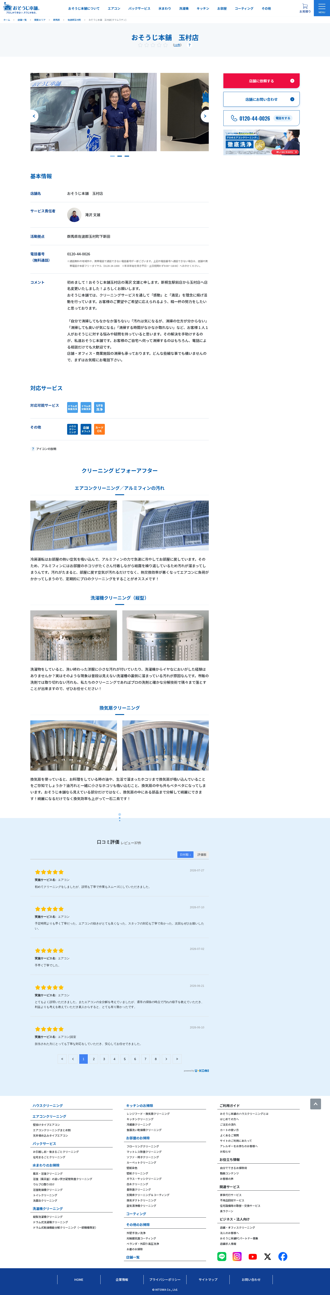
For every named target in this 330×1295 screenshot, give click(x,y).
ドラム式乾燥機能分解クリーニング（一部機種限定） (65, 1227)
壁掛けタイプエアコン (46, 1124)
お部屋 (222, 8)
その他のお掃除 (138, 1224)
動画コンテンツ (229, 1173)
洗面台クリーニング (45, 1200)
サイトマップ (208, 1279)
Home (78, 1279)
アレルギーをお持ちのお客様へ (239, 1146)
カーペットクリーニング (141, 1162)
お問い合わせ (251, 1279)
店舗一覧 (133, 1257)
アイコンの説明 (46, 449)
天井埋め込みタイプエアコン (50, 1135)
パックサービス (139, 8)
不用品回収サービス (232, 1200)
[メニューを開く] (322, 8)
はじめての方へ (229, 1119)
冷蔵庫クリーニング (139, 1124)
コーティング (244, 8)
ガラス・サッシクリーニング (144, 1178)
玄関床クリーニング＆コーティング (148, 1195)
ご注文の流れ (228, 1124)
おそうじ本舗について (84, 8)
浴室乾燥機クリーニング (48, 1190)
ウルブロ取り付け (44, 1184)
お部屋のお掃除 (138, 1137)
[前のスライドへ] (34, 116)
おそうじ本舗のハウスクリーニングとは (244, 1113)
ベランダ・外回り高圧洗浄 (143, 1244)
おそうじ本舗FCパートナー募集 (239, 1238)
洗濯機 (184, 8)
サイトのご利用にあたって (236, 1140)
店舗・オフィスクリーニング (237, 1227)
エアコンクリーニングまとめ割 (52, 1130)
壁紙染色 (132, 1168)
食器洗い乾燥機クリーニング (144, 1130)
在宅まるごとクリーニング (49, 1157)
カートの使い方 (229, 1130)
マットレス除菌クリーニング (144, 1151)
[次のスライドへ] (205, 116)
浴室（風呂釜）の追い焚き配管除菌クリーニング (62, 1179)
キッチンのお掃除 (139, 1105)
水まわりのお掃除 (46, 1165)
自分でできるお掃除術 (233, 1168)
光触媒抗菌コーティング (141, 1238)
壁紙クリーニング (137, 1173)
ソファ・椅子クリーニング (143, 1157)
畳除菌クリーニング (139, 1189)
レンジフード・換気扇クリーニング (148, 1113)
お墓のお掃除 (135, 1249)
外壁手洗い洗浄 (136, 1233)
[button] (112, 156)
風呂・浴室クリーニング (48, 1173)
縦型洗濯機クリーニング (48, 1217)
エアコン (114, 8)
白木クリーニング (137, 1184)
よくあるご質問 (229, 1135)
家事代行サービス (231, 1195)
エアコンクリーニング (49, 1116)
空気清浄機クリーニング (141, 1205)
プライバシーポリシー (165, 1279)
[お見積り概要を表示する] (305, 8)
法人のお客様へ (229, 1233)
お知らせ (225, 1151)
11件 (177, 45)
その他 (266, 8)
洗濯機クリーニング (48, 1208)
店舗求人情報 (228, 1244)
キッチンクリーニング (140, 1119)
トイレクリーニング (45, 1195)
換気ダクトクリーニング (141, 1200)
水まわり (164, 8)
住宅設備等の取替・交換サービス (240, 1205)
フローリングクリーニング (143, 1146)
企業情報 (122, 1279)
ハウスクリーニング (48, 1105)
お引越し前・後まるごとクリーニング (56, 1151)
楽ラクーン (226, 1211)
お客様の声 (226, 1178)
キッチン (203, 8)
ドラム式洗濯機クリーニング (50, 1222)
